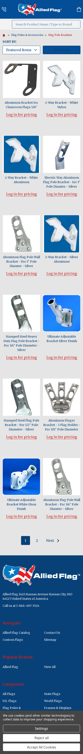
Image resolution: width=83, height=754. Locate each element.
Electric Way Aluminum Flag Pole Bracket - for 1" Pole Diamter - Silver (61, 182)
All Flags (9, 694)
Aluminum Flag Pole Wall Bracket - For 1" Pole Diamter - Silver (21, 261)
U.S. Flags (9, 701)
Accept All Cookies (41, 747)
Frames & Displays (57, 708)
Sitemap (50, 640)
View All (50, 667)
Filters (61, 50)
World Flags (53, 701)
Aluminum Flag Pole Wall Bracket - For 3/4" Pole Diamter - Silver (61, 504)
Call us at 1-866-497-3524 (21, 606)
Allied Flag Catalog (16, 633)
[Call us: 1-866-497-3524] (4, 9)
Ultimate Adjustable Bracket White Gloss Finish (21, 504)
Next (50, 540)
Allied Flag (10, 667)
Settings (41, 728)
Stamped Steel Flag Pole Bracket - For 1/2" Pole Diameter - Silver (21, 425)
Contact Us (52, 633)
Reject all (41, 738)
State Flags (52, 694)
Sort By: (10, 42)
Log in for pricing (21, 114)
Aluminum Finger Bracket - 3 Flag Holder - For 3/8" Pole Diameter (61, 425)
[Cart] (79, 9)
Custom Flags (13, 640)
